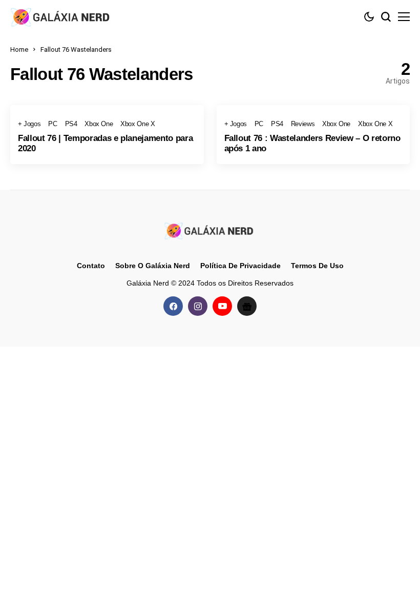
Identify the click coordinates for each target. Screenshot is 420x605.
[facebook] (173, 306)
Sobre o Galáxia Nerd (152, 265)
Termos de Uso (317, 265)
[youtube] (222, 306)
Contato (91, 265)
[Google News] (247, 306)
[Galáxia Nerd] (61, 16)
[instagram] (197, 306)
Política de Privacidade (240, 265)
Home (19, 49)
